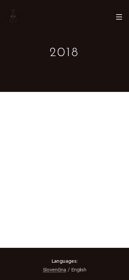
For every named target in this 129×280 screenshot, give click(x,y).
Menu (119, 16)
